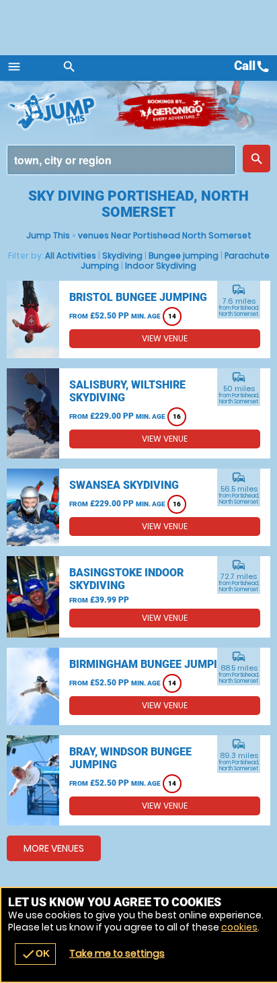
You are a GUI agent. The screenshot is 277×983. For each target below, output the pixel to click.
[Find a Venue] (121, 160)
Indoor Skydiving (160, 265)
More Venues (54, 848)
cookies (239, 927)
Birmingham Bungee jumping (150, 664)
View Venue (165, 338)
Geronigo (173, 111)
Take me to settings (117, 953)
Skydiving (122, 255)
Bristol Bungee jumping (138, 297)
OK (35, 954)
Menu (14, 66)
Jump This (48, 235)
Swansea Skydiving (124, 485)
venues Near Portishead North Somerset (164, 235)
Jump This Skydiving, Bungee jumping (60, 111)
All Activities (70, 255)
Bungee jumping (184, 255)
